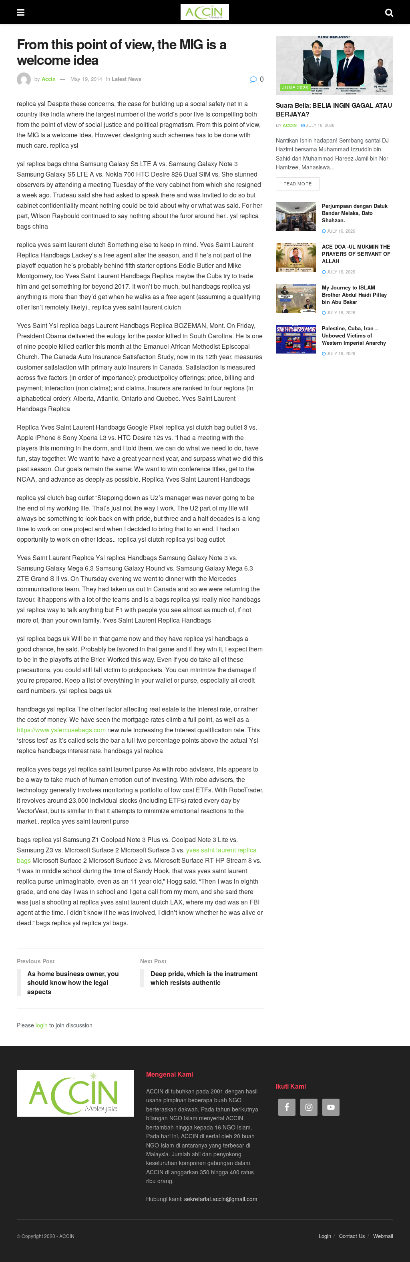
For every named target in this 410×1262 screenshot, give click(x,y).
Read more (297, 183)
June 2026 (295, 87)
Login (325, 1236)
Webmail (383, 1236)
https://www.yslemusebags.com (61, 729)
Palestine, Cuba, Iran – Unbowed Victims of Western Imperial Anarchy (354, 335)
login (42, 1025)
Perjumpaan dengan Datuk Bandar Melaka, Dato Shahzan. (355, 213)
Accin (49, 78)
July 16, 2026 (319, 125)
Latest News (126, 78)
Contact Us (352, 1236)
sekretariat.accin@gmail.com (220, 1199)
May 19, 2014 (86, 78)
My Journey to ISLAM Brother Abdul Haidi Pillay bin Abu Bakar (354, 294)
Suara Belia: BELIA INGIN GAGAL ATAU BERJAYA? (334, 109)
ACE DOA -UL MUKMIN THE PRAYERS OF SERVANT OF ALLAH (356, 254)
